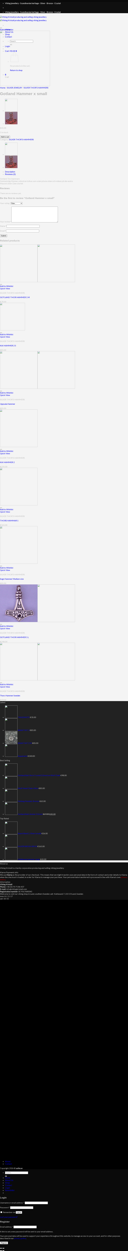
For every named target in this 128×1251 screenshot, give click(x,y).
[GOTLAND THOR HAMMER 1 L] (37, 621)
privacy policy (20, 1238)
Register (4, 1243)
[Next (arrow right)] (3, 1250)
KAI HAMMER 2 (7, 462)
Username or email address (12, 1202)
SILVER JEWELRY (14, 87)
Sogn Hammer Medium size (12, 579)
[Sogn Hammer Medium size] (19, 563)
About (7, 1161)
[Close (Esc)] (1, 1248)
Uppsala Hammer (7, 404)
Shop (7, 1183)
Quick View (5, 288)
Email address (6, 1227)
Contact (8, 1164)
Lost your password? (9, 1217)
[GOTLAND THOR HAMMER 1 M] (37, 281)
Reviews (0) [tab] (10, 174)
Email (3, 231)
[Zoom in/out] (3, 1248)
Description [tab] (10, 172)
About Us (9, 1180)
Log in (19, 1212)
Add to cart (5, 137)
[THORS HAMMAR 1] (11, 123)
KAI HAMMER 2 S (8, 345)
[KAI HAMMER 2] (19, 446)
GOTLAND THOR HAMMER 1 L (14, 637)
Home (2, 87)
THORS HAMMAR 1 (9, 520)
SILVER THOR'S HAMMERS (36, 87)
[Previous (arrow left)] (1, 1250)
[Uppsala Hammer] (11, 110)
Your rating (5, 203)
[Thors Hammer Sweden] (37, 679)
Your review (5, 221)
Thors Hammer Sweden (10, 695)
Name (3, 226)
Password (5, 1207)
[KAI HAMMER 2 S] (12, 329)
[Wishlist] (1, 284)
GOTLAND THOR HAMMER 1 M (15, 297)
